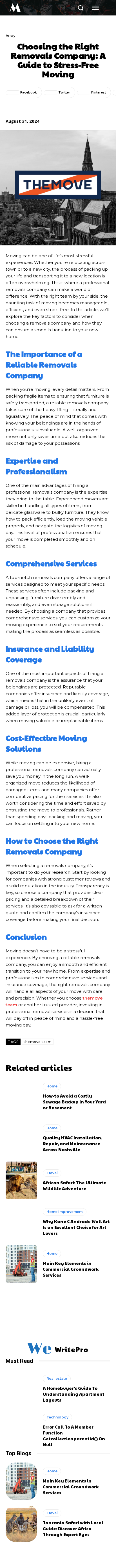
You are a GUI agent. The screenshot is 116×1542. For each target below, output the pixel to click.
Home (51, 1086)
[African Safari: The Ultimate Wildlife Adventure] (21, 1180)
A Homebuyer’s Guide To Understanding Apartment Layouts (73, 1394)
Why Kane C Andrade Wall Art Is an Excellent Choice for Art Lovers (76, 1227)
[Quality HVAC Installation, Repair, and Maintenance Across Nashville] (21, 1138)
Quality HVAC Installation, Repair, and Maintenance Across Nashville (72, 1143)
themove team (38, 1042)
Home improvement (64, 1212)
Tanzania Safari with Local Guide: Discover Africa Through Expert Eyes (73, 1528)
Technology (57, 1417)
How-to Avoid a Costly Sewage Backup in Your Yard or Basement (74, 1101)
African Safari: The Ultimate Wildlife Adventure (74, 1185)
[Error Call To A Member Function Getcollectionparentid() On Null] (21, 1430)
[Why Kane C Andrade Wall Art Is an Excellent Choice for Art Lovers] (21, 1222)
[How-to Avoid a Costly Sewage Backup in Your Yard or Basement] (21, 1097)
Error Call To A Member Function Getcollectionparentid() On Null (74, 1435)
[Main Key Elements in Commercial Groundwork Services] (21, 1264)
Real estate (56, 1378)
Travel (52, 1173)
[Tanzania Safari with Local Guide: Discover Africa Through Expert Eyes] (21, 1523)
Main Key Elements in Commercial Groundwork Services (71, 1269)
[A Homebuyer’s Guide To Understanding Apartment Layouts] (21, 1389)
